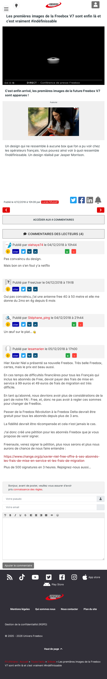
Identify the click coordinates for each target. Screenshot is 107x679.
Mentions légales (20, 609)
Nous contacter (69, 609)
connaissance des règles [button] (27, 489)
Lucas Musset (50, 202)
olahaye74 (36, 245)
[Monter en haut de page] (35, 251)
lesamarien (36, 349)
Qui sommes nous (45, 609)
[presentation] (5, 515)
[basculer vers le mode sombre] (16, 5)
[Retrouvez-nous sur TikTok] (22, 577)
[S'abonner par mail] (98, 202)
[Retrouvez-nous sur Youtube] (36, 577)
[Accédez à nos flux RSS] (10, 577)
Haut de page (52, 648)
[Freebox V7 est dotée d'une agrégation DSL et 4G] (7, 210)
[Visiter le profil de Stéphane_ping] (8, 317)
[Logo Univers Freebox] (53, 5)
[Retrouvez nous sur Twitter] (49, 577)
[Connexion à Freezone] (95, 4)
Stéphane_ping (39, 318)
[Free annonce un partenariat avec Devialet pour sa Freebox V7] (100, 210)
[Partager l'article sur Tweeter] (74, 202)
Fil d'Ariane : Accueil (16, 661)
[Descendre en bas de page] (29, 251)
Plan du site (90, 609)
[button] (5, 515)
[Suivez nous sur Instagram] (74, 577)
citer (15, 251)
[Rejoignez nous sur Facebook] (62, 577)
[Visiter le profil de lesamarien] (8, 348)
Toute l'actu (38, 661)
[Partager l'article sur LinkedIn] (91, 202)
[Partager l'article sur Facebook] (82, 202)
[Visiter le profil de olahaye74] (8, 244)
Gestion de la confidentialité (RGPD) (26, 624)
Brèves (52, 661)
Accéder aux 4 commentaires (53, 219)
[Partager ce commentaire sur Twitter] (23, 251)
